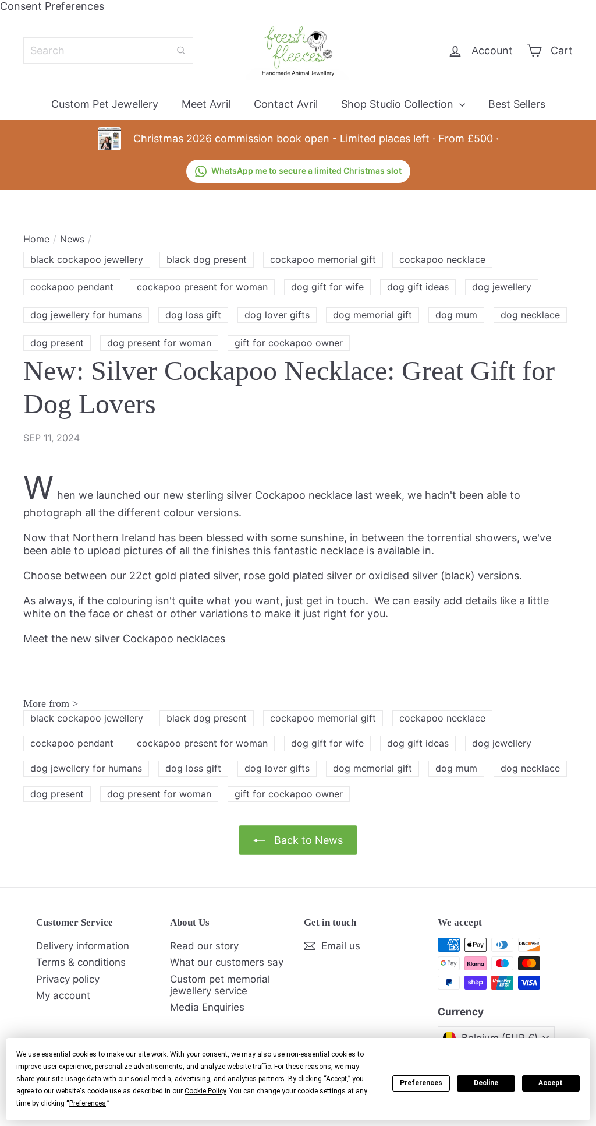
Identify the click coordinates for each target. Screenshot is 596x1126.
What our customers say (226, 962)
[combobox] (108, 50)
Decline (486, 1083)
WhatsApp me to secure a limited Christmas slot (306, 170)
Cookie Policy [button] (205, 1091)
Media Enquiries (207, 1007)
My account (63, 995)
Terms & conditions (81, 962)
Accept (550, 1083)
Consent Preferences (52, 6)
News (72, 239)
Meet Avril (206, 104)
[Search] (181, 50)
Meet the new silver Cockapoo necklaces (124, 638)
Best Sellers (516, 104)
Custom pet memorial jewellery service (220, 985)
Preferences (421, 1083)
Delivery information (82, 946)
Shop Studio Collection (398, 104)
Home (36, 239)
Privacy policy (68, 979)
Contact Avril (286, 104)
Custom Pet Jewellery (104, 104)
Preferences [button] (87, 1103)
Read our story (204, 946)
